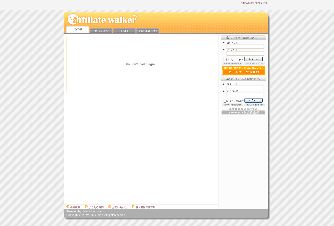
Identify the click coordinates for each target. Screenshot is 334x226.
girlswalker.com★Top (254, 3)
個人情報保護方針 (145, 207)
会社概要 (75, 207)
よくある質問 (96, 207)
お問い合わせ (119, 207)
